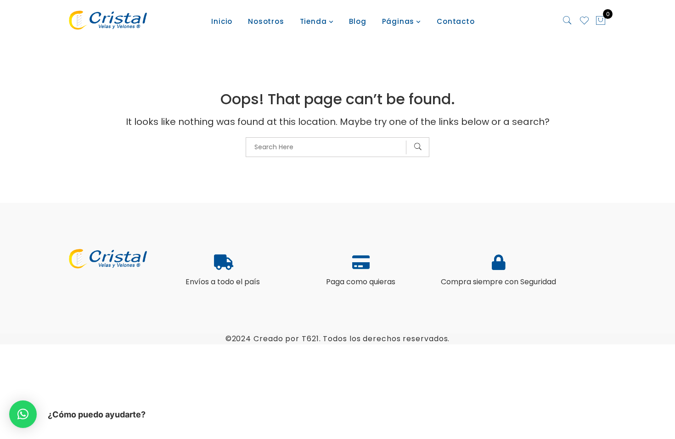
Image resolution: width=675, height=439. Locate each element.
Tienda (313, 21)
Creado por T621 (286, 338)
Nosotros (266, 21)
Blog (357, 21)
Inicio (221, 21)
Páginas (398, 21)
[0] (600, 21)
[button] (23, 414)
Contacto (455, 21)
